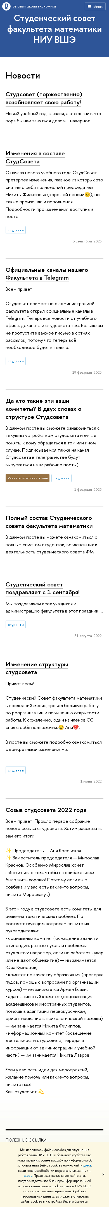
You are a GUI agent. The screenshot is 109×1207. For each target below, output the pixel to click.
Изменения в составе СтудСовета (35, 157)
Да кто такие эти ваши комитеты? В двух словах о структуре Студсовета (43, 408)
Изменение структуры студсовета (37, 668)
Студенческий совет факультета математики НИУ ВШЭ (54, 28)
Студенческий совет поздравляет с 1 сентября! (43, 588)
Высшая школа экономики (34, 6)
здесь (87, 1165)
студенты (16, 229)
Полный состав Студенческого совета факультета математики (49, 521)
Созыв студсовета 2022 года (46, 810)
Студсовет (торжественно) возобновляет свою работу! (44, 98)
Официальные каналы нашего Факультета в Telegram (47, 273)
